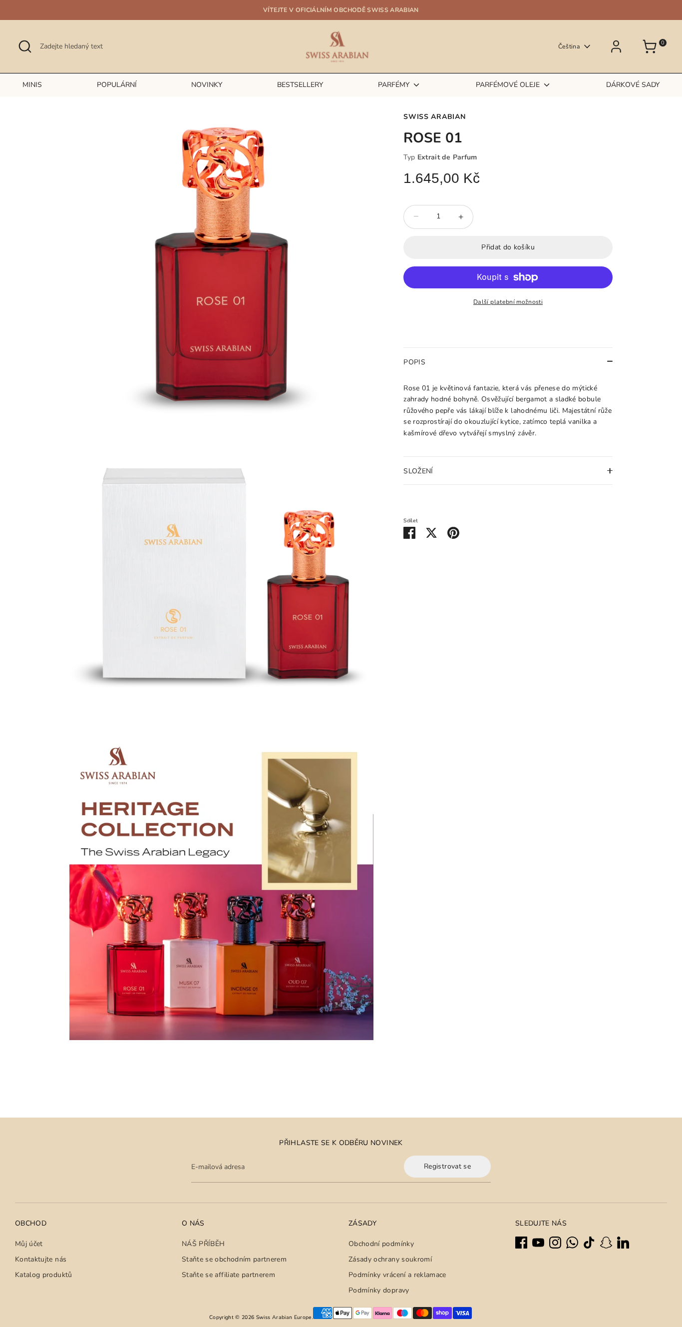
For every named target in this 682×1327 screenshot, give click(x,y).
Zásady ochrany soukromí (390, 1259)
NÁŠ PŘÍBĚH (203, 1244)
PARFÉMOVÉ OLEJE (509, 84)
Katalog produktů (43, 1275)
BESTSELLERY (300, 84)
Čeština (569, 46)
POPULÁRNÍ (117, 84)
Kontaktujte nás (40, 1259)
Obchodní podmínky (381, 1244)
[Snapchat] (606, 1243)
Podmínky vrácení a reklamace (397, 1275)
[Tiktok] (589, 1243)
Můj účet (29, 1244)
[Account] (620, 46)
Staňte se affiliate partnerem (228, 1275)
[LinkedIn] (623, 1243)
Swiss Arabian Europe (284, 1317)
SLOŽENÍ (418, 471)
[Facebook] (521, 1243)
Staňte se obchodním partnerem (234, 1259)
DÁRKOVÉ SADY (633, 84)
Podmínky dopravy (378, 1290)
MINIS (32, 84)
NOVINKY (206, 84)
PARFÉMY (394, 84)
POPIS (414, 361)
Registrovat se (447, 1166)
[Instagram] (555, 1243)
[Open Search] (25, 46)
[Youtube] (538, 1243)
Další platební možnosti (508, 302)
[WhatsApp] (572, 1243)
